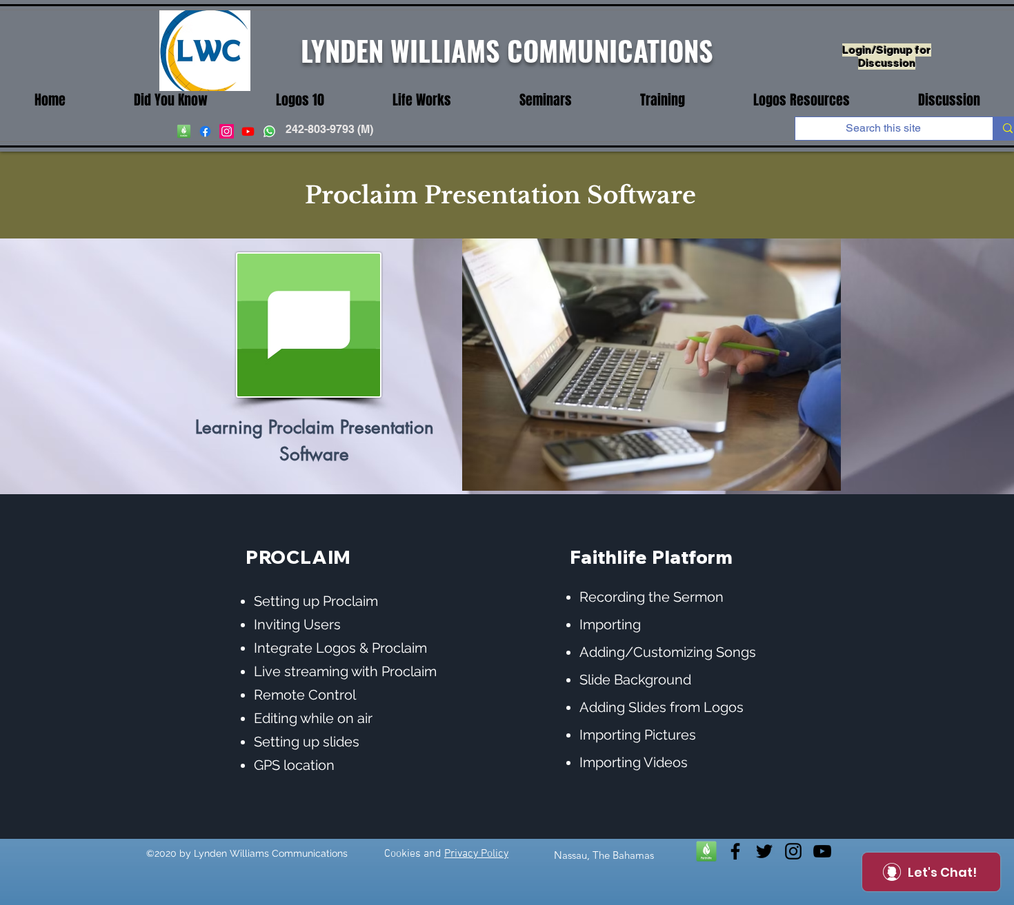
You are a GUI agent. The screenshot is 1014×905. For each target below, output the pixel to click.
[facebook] (205, 131)
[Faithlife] (706, 851)
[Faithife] (184, 131)
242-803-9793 (320, 129)
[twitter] (764, 851)
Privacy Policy (476, 854)
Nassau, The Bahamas (604, 855)
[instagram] (226, 131)
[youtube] (248, 131)
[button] (421, 100)
